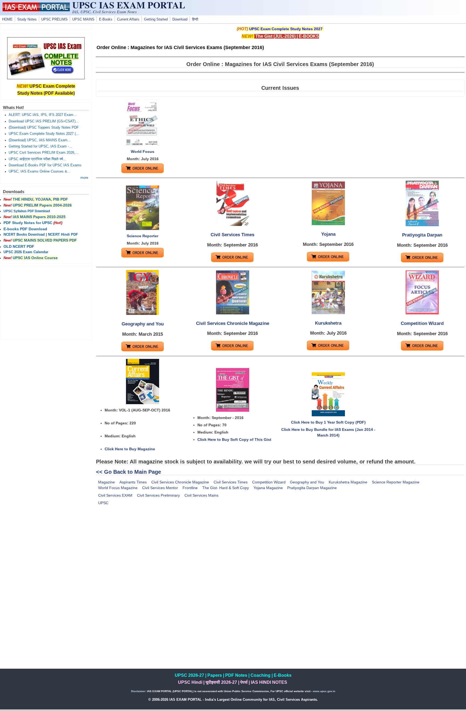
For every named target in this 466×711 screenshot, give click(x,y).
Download (179, 19)
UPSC (103, 503)
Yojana (328, 234)
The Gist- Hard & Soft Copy (225, 488)
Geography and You (143, 324)
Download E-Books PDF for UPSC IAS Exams (45, 165)
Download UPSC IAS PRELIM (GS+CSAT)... (44, 121)
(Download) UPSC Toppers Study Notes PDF (44, 127)
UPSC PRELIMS (54, 19)
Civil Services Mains (201, 495)
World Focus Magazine (118, 488)
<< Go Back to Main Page (128, 472)
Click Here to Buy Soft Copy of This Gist (234, 439)
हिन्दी (195, 19)
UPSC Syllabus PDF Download (27, 211)
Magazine (106, 482)
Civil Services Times (232, 234)
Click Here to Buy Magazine (130, 449)
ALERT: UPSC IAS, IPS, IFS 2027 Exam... (43, 115)
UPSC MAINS (83, 19)
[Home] (36, 10)
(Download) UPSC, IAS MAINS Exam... (40, 140)
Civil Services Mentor (160, 488)
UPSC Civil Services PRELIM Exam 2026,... (43, 152)
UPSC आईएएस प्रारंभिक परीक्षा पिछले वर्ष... (37, 159)
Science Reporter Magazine (395, 482)
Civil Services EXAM (115, 495)
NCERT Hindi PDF (63, 234)
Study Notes (27, 19)
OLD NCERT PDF (19, 246)
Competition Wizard (422, 323)
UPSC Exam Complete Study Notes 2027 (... (44, 134)
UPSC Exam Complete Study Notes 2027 (286, 29)
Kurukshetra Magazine (348, 482)
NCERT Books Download (24, 234)
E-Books (105, 19)
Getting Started (156, 19)
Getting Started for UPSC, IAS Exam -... (40, 146)
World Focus (142, 151)
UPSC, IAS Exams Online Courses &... (39, 171)
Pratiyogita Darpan (422, 235)
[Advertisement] (280, 555)
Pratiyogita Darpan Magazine (312, 488)
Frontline (190, 488)
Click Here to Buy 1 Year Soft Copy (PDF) (328, 422)
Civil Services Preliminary (158, 495)
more (84, 178)
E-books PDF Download (25, 229)
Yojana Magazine (268, 488)
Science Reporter (142, 236)
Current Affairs (128, 19)
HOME (7, 19)
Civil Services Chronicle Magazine (232, 323)
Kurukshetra (328, 323)
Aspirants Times (133, 482)
